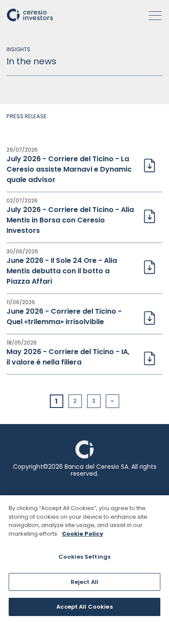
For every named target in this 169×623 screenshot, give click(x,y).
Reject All (84, 582)
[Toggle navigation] (152, 16)
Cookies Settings (84, 557)
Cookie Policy (82, 534)
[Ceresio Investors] (30, 14)
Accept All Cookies (84, 607)
